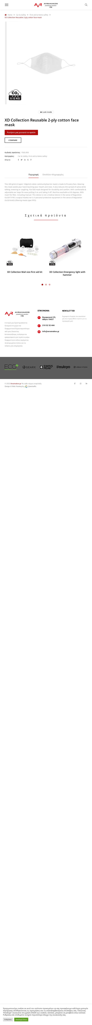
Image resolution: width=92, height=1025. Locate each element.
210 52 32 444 (48, 325)
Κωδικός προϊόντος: (12, 152)
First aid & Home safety (38, 156)
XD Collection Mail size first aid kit (24, 271)
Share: (8, 160)
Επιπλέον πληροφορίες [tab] (53, 174)
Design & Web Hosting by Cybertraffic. (21, 386)
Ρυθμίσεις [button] (8, 1019)
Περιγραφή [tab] (34, 174)
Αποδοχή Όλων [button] (21, 1019)
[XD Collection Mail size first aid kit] (25, 247)
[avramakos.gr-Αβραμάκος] (46, 4)
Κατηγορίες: (9, 156)
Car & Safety (23, 156)
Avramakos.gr (16, 384)
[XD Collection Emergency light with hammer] (67, 247)
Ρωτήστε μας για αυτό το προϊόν (21, 132)
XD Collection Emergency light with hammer (67, 273)
